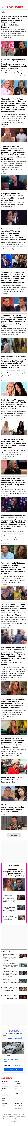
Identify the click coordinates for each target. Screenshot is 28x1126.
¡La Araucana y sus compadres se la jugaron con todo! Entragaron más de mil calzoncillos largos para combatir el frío (9, 909)
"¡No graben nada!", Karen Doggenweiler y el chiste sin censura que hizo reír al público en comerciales (13, 197)
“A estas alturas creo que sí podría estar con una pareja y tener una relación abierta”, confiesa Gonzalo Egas (12, 808)
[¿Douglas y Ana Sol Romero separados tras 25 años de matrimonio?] (21, 917)
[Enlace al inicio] (14, 866)
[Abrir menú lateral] (2, 7)
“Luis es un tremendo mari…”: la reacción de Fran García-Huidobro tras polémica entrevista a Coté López (10, 990)
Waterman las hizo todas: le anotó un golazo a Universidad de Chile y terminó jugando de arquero (11, 982)
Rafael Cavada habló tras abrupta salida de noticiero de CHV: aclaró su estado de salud (10, 966)
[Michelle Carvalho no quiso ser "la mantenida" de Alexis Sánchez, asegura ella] (14, 793)
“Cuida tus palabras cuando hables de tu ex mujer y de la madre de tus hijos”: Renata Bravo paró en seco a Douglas (9, 898)
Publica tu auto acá (14, 1038)
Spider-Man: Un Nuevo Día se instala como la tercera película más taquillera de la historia (11, 998)
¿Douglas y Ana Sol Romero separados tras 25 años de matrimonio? (10, 918)
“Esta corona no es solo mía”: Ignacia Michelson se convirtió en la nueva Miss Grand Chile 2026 (10, 974)
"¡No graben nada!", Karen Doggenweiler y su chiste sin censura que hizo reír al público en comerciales (13, 205)
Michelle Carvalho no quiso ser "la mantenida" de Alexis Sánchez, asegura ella (13, 780)
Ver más (14, 835)
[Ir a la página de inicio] (15, 7)
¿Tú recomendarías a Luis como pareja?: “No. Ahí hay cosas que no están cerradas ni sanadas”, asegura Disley (14, 873)
